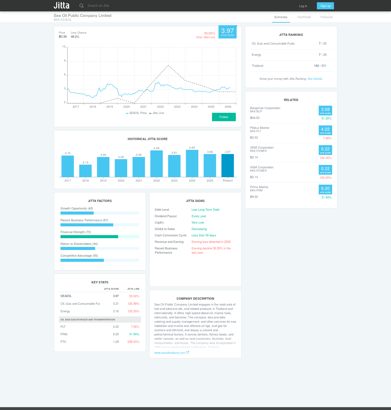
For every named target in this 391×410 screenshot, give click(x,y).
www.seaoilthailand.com (169, 353)
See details (315, 79)
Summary (281, 17)
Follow (224, 117)
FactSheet (304, 17)
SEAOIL (66, 296)
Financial (326, 17)
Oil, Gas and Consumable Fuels (81, 303)
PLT (63, 326)
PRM (63, 334)
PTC (63, 341)
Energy (65, 311)
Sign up (325, 6)
